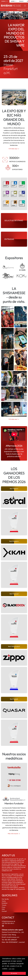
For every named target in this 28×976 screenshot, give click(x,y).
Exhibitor (5, 903)
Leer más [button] (11, 969)
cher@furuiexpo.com (12, 937)
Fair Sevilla (5, 899)
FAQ (3, 909)
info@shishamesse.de (8, 921)
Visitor (4, 901)
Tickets (4, 905)
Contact (4, 911)
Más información (13, 833)
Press (3, 907)
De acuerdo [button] (14, 973)
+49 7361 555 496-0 (8, 923)
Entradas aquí (13, 149)
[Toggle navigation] (25, 5)
